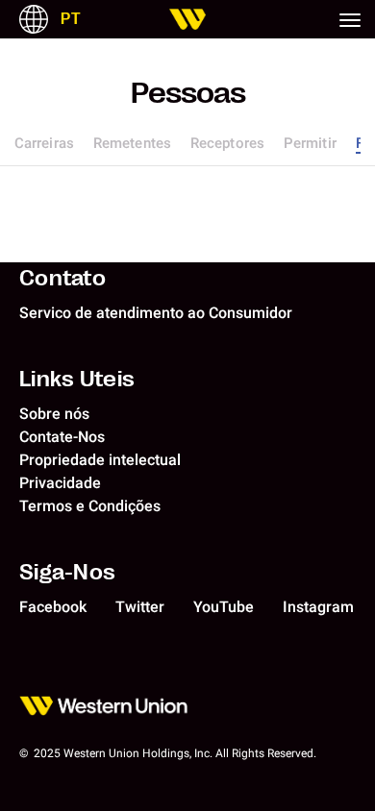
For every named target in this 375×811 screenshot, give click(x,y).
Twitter (139, 607)
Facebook (53, 607)
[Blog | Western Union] (187, 19)
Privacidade (60, 483)
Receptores (227, 143)
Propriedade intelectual (100, 460)
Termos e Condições (90, 506)
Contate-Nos (62, 437)
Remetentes (132, 143)
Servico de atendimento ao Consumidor (155, 313)
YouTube (223, 607)
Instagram (318, 607)
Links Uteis (77, 377)
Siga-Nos (67, 570)
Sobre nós (54, 414)
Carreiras (44, 143)
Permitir (310, 143)
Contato (62, 276)
